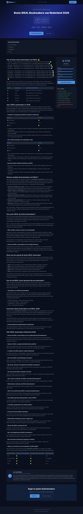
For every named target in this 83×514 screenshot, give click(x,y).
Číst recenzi (49, 33)
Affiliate (46, 511)
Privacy (36, 511)
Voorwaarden (41, 511)
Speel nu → (72, 2)
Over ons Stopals (12, 44)
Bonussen (12, 47)
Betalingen (12, 49)
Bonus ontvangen (47, 496)
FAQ (10, 51)
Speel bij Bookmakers (36, 33)
